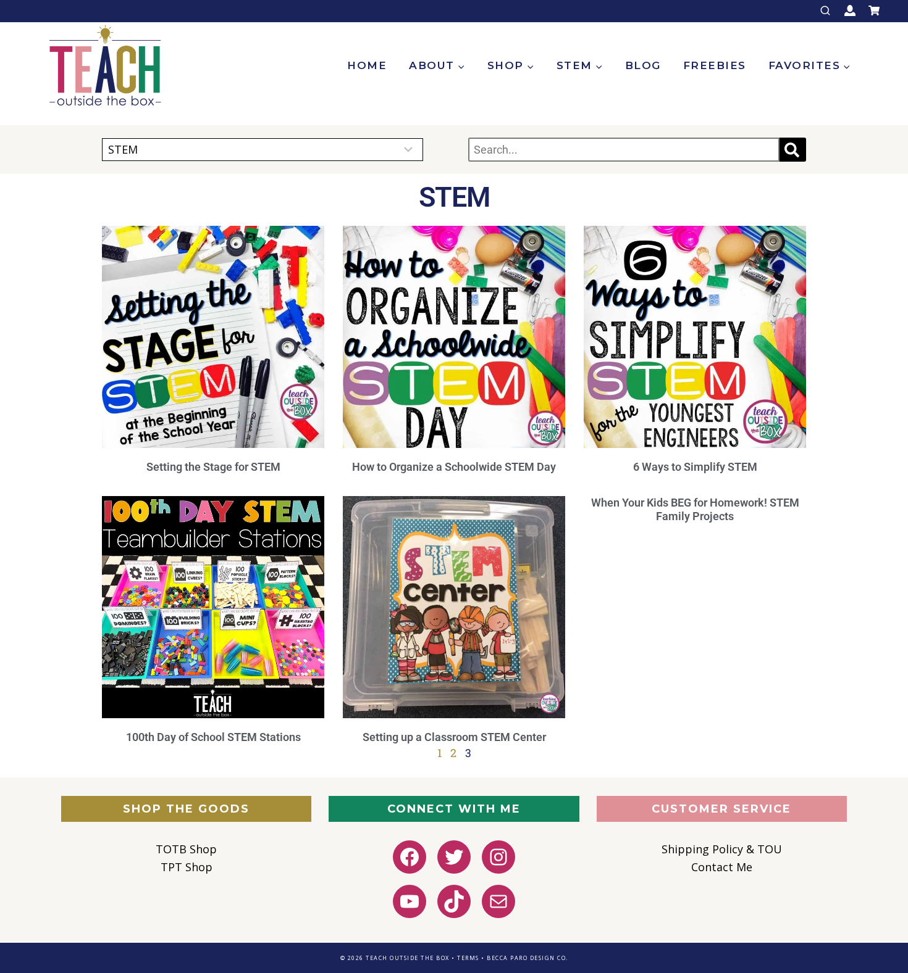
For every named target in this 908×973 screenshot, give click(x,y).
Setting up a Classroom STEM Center (454, 737)
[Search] (793, 150)
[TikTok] (454, 901)
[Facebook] (409, 857)
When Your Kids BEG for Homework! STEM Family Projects (695, 509)
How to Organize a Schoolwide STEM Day (454, 466)
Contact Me (721, 866)
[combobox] (624, 150)
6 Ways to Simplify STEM (695, 466)
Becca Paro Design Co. (527, 958)
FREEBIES (714, 65)
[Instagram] (498, 857)
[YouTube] (409, 901)
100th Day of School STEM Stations (213, 737)
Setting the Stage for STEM (213, 466)
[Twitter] (454, 857)
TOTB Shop (186, 849)
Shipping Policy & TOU (722, 849)
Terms (468, 958)
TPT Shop (186, 866)
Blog (643, 65)
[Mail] (498, 901)
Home (367, 65)
